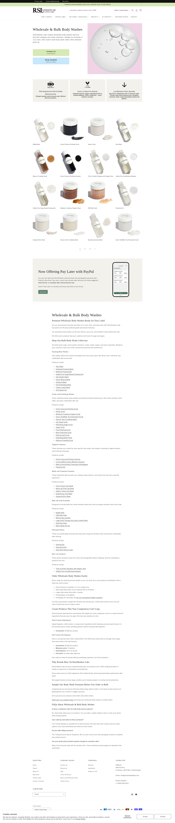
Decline (162, 816)
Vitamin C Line (92, 771)
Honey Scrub (92, 144)
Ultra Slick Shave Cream (64, 550)
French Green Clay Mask (64, 486)
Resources (63, 768)
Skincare (91, 765)
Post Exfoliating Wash (63, 385)
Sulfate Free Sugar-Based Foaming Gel (69, 374)
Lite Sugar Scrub (62, 422)
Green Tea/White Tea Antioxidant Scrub (127, 240)
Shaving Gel (60, 544)
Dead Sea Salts (61, 523)
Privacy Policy (80, 819)
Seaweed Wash (61, 382)
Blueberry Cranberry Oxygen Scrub (70, 208)
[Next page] (95, 249)
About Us (36, 771)
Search (35, 768)
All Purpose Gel (61, 390)
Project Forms (64, 781)
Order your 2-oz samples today (62, 700)
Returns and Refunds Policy (69, 778)
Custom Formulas (38, 781)
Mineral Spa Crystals (63, 518)
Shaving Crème (61, 547)
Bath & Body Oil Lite (63, 526)
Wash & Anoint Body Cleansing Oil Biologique (72, 464)
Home (34, 765)
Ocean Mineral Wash (63, 379)
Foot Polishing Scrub (63, 430)
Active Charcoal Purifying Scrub (69, 144)
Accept (145, 816)
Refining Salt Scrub (62, 435)
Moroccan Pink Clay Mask (65, 488)
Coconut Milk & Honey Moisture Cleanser (70, 462)
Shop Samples (51, 61)
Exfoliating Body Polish (64, 438)
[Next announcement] (142, 4)
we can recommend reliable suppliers (89, 597)
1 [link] (80, 249)
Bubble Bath (36, 144)
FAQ (61, 771)
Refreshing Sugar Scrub (64, 424)
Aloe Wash (119, 144)
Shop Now (43, 292)
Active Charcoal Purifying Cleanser (70, 176)
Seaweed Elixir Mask (39, 240)
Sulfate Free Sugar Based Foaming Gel (44, 208)
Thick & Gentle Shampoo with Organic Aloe (100, 176)
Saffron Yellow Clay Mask (65, 491)
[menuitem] (47, 17)
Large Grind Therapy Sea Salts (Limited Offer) (72, 520)
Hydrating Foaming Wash (95, 240)
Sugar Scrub (60, 427)
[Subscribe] (64, 794)
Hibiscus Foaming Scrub (40, 176)
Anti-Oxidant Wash (62, 377)
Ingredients (91, 768)
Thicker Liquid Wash (63, 387)
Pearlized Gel (120, 208)
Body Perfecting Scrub (63, 432)
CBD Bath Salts (92, 208)
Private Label (38, 1)
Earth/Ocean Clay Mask (64, 494)
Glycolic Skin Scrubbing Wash (69, 240)
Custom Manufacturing (52, 1)
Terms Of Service (65, 774)
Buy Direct (66, 1)
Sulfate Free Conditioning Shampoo (126, 176)
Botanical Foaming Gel (64, 371)
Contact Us (51, 52)
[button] (133, 10)
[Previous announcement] (33, 4)
